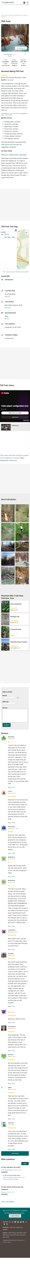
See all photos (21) (21, 48)
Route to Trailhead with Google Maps (15, 155)
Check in (16, 56)
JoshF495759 (9, 1170)
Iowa (22, 15)
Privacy (9, 1242)
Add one (7, 318)
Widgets (5, 1229)
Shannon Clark (13, 1177)
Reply (9, 787)
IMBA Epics (6, 1235)
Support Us (19, 1227)
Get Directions (9, 54)
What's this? (8, 307)
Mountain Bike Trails (9, 15)
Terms (4, 1242)
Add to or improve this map (8, 271)
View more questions (8, 1201)
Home (2, 15)
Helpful (10, 1179)
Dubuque (25, 15)
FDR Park (3, 16)
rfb (8, 113)
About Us (12, 1227)
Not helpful (15, 1179)
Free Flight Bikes (10, 294)
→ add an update (8, 115)
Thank (13, 787)
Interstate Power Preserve (18, 642)
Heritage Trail (14, 616)
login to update (8, 329)
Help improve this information (10, 144)
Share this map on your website (22, 271)
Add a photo (19, 54)
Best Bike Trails (21, 1233)
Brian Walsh (8, 305)
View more (7, 296)
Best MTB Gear (14, 1235)
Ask (25, 1164)
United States (17, 15)
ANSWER (4, 1172)
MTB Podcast (12, 1233)
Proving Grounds (15, 629)
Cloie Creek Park (15, 604)
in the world (9, 80)
